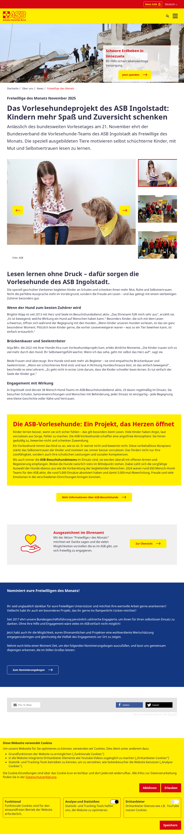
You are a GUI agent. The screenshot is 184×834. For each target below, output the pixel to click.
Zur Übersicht (144, 543)
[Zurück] (17, 210)
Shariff (172, 714)
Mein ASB (151, 4)
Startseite (13, 88)
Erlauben (171, 788)
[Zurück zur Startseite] (14, 16)
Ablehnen (150, 788)
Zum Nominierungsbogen (29, 670)
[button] (26, 705)
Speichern (170, 825)
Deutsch (170, 4)
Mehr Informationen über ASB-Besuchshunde (90, 497)
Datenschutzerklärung (41, 777)
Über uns (27, 88)
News (40, 88)
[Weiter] (124, 210)
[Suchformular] (167, 16)
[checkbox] (114, 802)
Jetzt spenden (130, 74)
